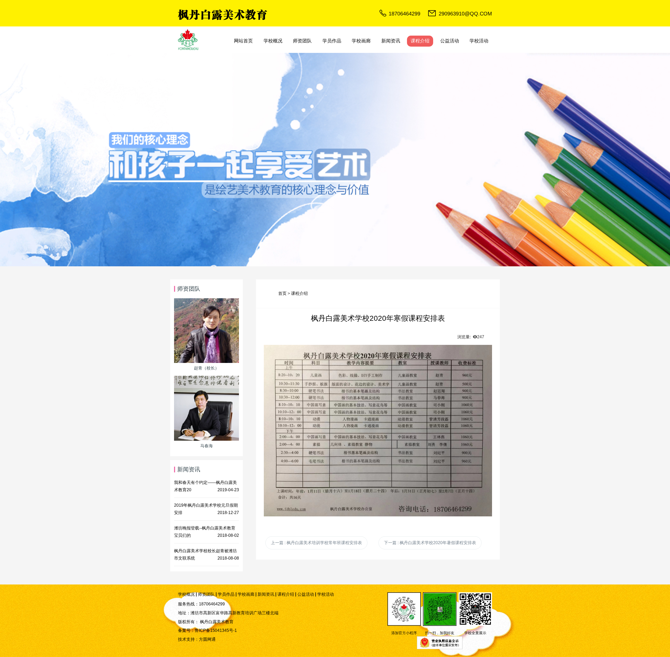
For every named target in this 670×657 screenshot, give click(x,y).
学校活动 (479, 40)
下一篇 (430, 542)
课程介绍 (420, 40)
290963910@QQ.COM (465, 13)
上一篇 (316, 542)
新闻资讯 (390, 40)
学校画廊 (361, 40)
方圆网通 (207, 639)
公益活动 (449, 40)
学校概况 (273, 40)
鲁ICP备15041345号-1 (216, 630)
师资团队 (302, 40)
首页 (282, 293)
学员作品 (331, 40)
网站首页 (243, 40)
